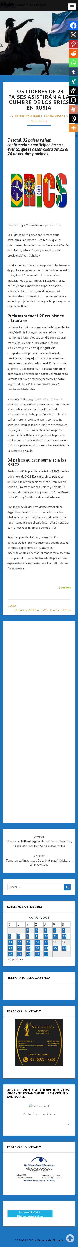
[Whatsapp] (73, 62)
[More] (73, 128)
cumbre (55, 610)
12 (64, 936)
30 (37, 954)
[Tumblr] (73, 72)
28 (19, 954)
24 (46, 948)
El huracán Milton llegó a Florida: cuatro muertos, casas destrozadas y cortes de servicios (39, 842)
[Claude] (73, 109)
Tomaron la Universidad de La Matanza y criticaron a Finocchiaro (39, 860)
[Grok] (73, 100)
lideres (66, 610)
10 (46, 936)
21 (19, 948)
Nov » (19, 959)
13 (10, 942)
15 (28, 942)
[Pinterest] (73, 44)
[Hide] (76, 135)
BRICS (44, 610)
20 (10, 948)
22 (28, 948)
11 (55, 936)
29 (28, 954)
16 (37, 942)
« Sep (10, 959)
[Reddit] (73, 53)
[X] (73, 35)
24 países (20, 610)
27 (10, 954)
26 (64, 948)
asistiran (33, 610)
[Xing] (73, 81)
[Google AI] (73, 118)
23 (37, 948)
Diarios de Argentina (30, 1216)
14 (19, 942)
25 (55, 948)
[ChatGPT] (73, 90)
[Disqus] (39, 672)
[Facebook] (73, 25)
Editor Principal (27, 115)
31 (46, 954)
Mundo (11, 605)
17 (46, 942)
